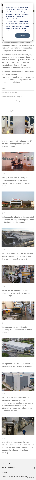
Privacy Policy (30, 477)
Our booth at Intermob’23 (9, 92)
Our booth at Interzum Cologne (11, 101)
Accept (22, 35)
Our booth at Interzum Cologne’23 (12, 97)
